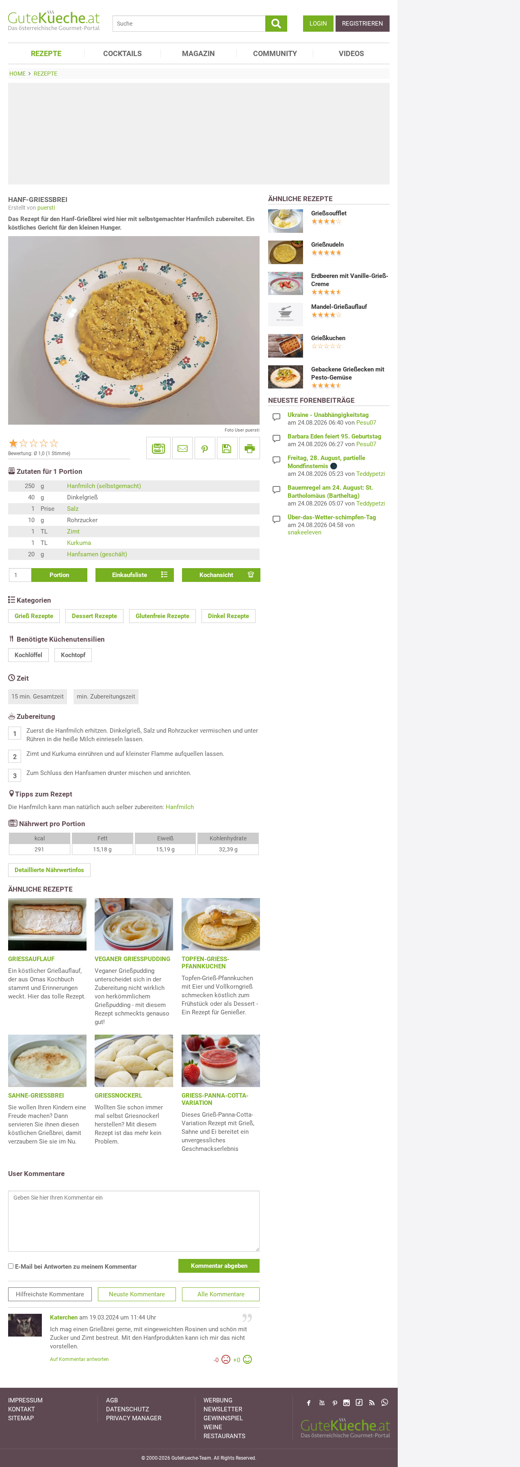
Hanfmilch (180, 807)
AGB (112, 1400)
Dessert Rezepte (94, 616)
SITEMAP (21, 1418)
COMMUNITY (275, 53)
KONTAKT (21, 1409)
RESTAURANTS (224, 1436)
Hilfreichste (50, 1294)
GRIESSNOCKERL (118, 1095)
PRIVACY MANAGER (133, 1418)
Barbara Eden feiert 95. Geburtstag (334, 436)
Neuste (137, 1294)
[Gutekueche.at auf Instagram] (346, 1403)
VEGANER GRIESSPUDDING (132, 959)
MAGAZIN (198, 53)
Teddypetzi (370, 473)
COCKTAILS (122, 53)
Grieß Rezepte (34, 616)
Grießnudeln (327, 244)
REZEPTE (46, 53)
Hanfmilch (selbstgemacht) (104, 486)
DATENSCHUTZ (127, 1409)
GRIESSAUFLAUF (31, 959)
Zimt (73, 531)
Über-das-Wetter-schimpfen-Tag (332, 517)
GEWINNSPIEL (223, 1418)
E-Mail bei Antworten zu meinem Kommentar (74, 1266)
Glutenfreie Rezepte (162, 616)
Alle (221, 1294)
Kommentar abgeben (219, 1266)
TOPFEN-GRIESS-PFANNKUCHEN (206, 962)
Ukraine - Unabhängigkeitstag (328, 415)
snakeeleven (304, 532)
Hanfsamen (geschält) (97, 554)
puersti (46, 207)
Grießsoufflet (329, 213)
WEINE (213, 1427)
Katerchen (64, 1317)
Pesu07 (366, 422)
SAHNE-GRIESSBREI (36, 1095)
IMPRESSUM (25, 1400)
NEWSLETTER (223, 1409)
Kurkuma (79, 543)
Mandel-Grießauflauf (339, 306)
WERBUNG (218, 1400)
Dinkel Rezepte (228, 616)
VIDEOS (351, 53)
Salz (72, 508)
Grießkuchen (328, 338)
